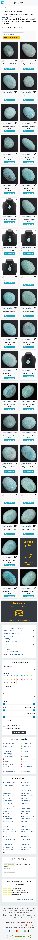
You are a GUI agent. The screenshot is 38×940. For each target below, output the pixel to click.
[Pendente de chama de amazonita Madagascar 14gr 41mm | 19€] (28, 360)
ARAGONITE (26, 790)
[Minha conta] (14, 3)
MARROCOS (9, 759)
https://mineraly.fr (19, 919)
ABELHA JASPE (9, 782)
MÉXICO (8, 761)
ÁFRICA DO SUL (10, 771)
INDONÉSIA (9, 756)
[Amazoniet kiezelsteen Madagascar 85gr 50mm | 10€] (9, 50)
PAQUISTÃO (9, 764)
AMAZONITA (8, 785)
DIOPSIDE (26, 800)
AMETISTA (26, 785)
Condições (6, 908)
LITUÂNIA (26, 756)
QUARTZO (26, 829)
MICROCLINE (9, 824)
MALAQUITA (26, 821)
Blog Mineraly (8, 915)
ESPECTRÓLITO (9, 806)
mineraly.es (31, 925)
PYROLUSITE (8, 829)
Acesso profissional (28, 910)
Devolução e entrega (15, 910)
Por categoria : (7, 666)
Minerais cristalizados (13, 633)
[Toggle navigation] (34, 3)
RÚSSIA (26, 764)
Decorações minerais (13, 631)
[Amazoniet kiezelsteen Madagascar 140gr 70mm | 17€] (28, 297)
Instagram (27, 915)
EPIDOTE (25, 803)
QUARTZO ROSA (9, 836)
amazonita (8, 61)
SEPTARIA (8, 844)
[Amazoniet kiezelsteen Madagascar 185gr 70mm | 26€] (9, 578)
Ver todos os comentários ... (26, 899)
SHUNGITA (26, 844)
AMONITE (8, 788)
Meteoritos (9, 644)
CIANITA (25, 798)
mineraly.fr (11, 922)
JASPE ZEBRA (9, 818)
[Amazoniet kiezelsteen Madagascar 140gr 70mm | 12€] (28, 50)
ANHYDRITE (26, 788)
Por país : (23, 694)
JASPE (25, 813)
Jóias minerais (10, 641)
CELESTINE (8, 798)
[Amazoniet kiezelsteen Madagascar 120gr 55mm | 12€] (9, 112)
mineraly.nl (8, 927)
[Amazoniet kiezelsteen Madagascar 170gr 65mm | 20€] (28, 422)
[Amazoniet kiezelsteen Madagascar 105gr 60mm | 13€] (28, 112)
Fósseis (8, 639)
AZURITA (7, 793)
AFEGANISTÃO (10, 743)
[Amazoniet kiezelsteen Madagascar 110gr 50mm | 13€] (9, 144)
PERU (25, 761)
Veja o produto (9, 69)
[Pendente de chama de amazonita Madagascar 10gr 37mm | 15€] (9, 237)
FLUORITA (8, 808)
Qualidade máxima (11, 652)
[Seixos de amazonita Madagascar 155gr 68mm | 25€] (28, 515)
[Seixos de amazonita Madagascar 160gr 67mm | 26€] (9, 547)
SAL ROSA (26, 839)
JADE (6, 813)
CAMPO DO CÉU (27, 795)
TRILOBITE (26, 847)
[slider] (4, 704)
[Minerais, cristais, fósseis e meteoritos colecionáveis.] (2, 3)
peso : (5, 707)
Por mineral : (7, 694)
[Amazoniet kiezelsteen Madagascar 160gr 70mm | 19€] (9, 360)
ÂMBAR (7, 852)
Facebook (19, 915)
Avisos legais (14, 908)
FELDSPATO (26, 806)
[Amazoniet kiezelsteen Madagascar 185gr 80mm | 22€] (28, 453)
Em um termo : (7, 686)
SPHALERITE (8, 847)
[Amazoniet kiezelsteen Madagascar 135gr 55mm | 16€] (9, 297)
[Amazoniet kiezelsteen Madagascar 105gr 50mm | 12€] (28, 81)
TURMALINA (8, 849)
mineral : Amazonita (10, 37)
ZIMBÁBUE (26, 771)
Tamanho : (6, 714)
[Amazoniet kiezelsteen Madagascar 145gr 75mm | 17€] (9, 329)
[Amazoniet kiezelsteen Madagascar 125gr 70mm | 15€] (28, 206)
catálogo (6, 8)
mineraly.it (19, 925)
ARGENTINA (27, 743)
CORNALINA (8, 800)
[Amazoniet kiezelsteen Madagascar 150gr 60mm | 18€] (28, 329)
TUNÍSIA (8, 766)
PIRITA (25, 826)
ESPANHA (26, 751)
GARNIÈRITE (26, 808)
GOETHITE (8, 811)
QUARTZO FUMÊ (10, 831)
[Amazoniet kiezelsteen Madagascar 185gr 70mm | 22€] (9, 484)
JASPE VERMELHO (28, 816)
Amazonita (14, 8)
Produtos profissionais (14, 654)
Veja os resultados (19, 732)
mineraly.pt (20, 927)
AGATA (25, 782)
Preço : (5, 701)
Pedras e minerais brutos (14, 628)
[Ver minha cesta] (18, 3)
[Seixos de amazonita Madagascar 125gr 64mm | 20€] (9, 391)
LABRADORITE (27, 818)
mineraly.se (31, 927)
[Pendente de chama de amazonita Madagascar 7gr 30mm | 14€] (9, 206)
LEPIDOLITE (8, 821)
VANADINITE (26, 849)
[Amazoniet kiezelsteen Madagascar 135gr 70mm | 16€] (28, 266)
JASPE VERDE (9, 816)
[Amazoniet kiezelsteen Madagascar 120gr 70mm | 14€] (28, 144)
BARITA (25, 793)
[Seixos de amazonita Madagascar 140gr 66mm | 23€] (9, 515)
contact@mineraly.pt (22, 917)
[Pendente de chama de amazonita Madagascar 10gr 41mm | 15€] (28, 237)
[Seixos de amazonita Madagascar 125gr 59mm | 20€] (28, 391)
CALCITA (7, 795)
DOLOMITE (8, 803)
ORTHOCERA (27, 824)
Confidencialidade (25, 908)
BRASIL (8, 746)
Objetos (8, 636)
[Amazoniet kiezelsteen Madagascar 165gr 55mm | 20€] (9, 422)
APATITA (7, 790)
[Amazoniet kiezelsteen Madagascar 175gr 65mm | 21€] (9, 453)
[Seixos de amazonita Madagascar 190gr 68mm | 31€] (28, 578)
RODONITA (26, 836)
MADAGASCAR (28, 759)
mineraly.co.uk (24, 922)
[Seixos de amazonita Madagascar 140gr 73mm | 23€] (28, 484)
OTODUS (8, 826)
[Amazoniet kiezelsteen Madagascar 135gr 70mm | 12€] (9, 81)
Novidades (8, 649)
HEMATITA (26, 811)
